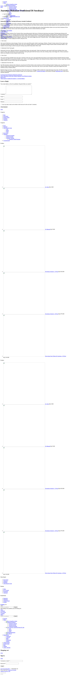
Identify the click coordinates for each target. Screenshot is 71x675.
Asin (7, 129)
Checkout (5, 592)
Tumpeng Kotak (9, 136)
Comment (3, 94)
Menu (4, 589)
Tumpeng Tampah (10, 138)
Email (2, 99)
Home (2, 6)
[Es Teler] (24, 187)
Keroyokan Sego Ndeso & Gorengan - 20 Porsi (55, 356)
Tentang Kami (6, 600)
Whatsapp (5, 599)
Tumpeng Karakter (10, 135)
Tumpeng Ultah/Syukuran (14, 139)
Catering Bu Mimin (41, 71)
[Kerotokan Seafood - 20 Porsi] (24, 313)
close (2, 109)
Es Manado (47, 229)
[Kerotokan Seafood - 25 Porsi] (24, 271)
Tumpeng (5, 120)
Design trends (6, 117)
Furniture (5, 118)
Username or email (5, 660)
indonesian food (59, 71)
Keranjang (5, 591)
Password (3, 663)
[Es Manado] (24, 229)
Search (15, 607)
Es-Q (4, 125)
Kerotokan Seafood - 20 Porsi (52, 313)
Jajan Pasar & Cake (7, 128)
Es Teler (47, 187)
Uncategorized (6, 140)
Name (2, 96)
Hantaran (5, 126)
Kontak (5, 602)
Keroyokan (5, 133)
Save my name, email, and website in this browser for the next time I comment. (19, 104)
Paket (7, 131)
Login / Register (6, 647)
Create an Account (12, 670)
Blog (5, 6)
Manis (7, 130)
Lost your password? (5, 668)
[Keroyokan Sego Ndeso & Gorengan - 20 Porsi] (24, 356)
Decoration (5, 116)
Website (2, 101)
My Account (6, 590)
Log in (2, 666)
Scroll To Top (7, 671)
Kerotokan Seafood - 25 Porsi (52, 271)
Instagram (5, 598)
